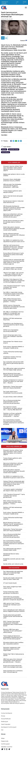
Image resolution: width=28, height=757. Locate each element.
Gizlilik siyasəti (5, 744)
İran (2, 730)
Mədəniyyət (4, 721)
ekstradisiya (5, 152)
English (24, 2)
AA (3, 38)
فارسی (17, 2)
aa (6, 38)
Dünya (3, 716)
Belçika (4, 149)
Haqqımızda (4, 741)
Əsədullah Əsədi (13, 149)
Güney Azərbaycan (6, 713)
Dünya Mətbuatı (6, 718)
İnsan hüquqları (5, 724)
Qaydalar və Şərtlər (6, 746)
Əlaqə (3, 738)
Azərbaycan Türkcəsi (5, 2)
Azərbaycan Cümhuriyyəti (8, 727)
